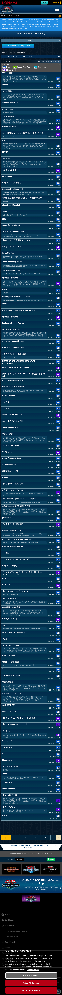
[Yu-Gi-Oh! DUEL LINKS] (31, 869)
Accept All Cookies (31, 990)
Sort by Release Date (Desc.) (17, 931)
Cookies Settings (31, 975)
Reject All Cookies (31, 983)
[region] (31, 970)
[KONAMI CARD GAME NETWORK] (31, 898)
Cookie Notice (33, 970)
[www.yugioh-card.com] (11, 869)
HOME (3, 16)
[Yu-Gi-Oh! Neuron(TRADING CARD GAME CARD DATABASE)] (7, 9)
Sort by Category (12, 936)
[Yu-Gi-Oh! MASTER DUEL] (50, 869)
